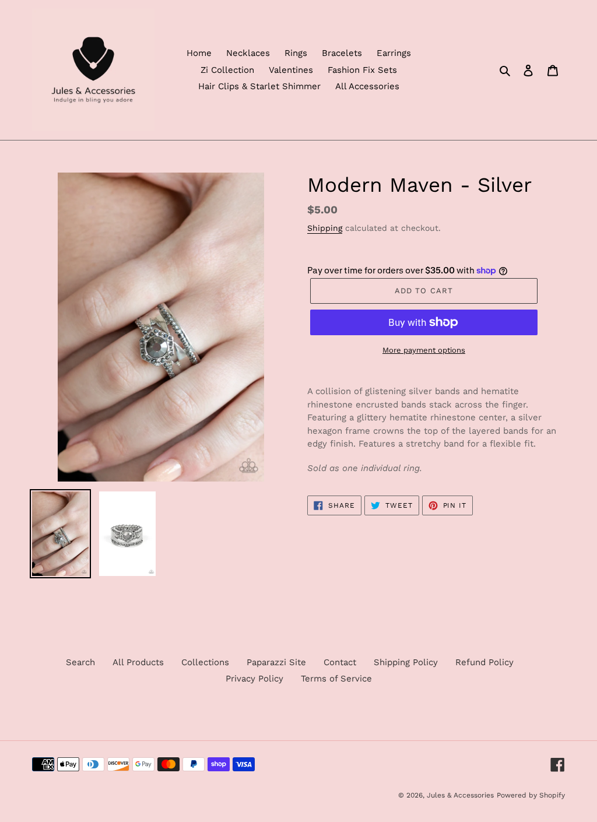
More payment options (423, 350)
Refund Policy (484, 662)
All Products (138, 662)
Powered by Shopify (531, 795)
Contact (340, 662)
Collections (205, 662)
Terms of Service (336, 678)
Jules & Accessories (460, 795)
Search (80, 662)
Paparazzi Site (276, 662)
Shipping (324, 228)
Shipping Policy (406, 662)
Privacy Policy (254, 678)
